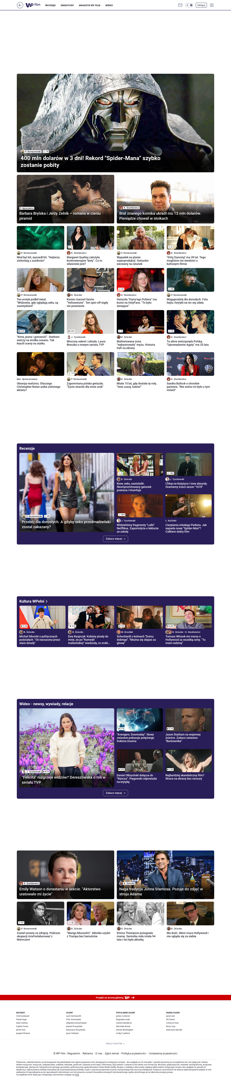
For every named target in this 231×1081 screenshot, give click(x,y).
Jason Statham (72, 1033)
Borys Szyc (171, 1026)
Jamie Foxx (20, 1029)
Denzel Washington (124, 1029)
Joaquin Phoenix (23, 1033)
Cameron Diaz (172, 1023)
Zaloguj (201, 5)
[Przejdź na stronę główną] (20, 7)
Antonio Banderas (124, 1023)
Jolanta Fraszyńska (74, 1026)
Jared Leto (170, 1016)
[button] (189, 5)
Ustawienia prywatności (162, 1053)
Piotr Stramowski (73, 1019)
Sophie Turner (22, 1026)
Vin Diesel (170, 1019)
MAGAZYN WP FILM (89, 5)
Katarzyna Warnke (174, 1029)
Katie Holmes (22, 1023)
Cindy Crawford (123, 1033)
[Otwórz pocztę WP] (180, 5)
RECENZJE (50, 5)
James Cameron (123, 1016)
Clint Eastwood (22, 1016)
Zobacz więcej (114, 538)
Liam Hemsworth (73, 1016)
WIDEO (109, 5)
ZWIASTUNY (67, 5)
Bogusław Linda (123, 1019)
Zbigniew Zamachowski (76, 1023)
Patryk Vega (21, 1019)
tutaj (77, 1074)
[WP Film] (35, 5)
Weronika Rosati (123, 1026)
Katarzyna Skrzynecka (75, 1029)
